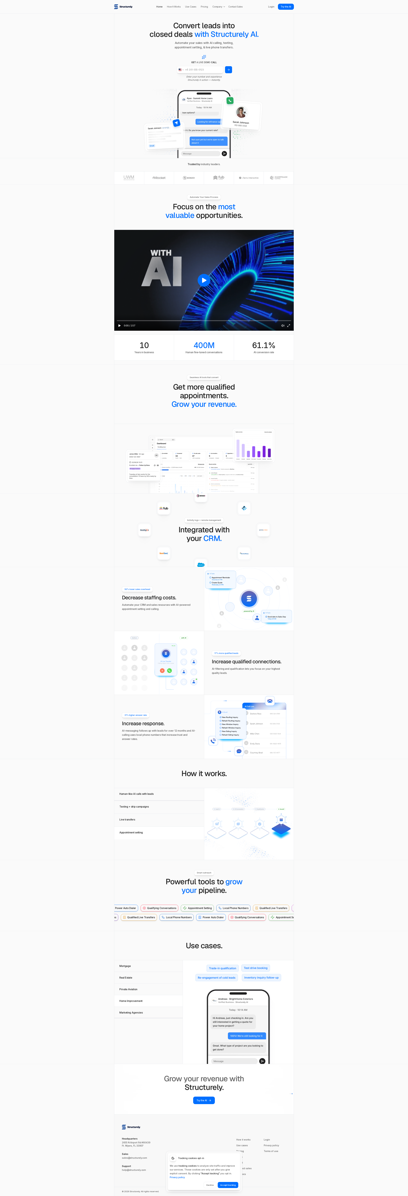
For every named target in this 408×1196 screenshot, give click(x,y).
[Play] (119, 325)
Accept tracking (228, 1185)
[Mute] (282, 325)
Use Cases (190, 6)
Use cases (242, 1145)
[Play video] (204, 280)
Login (271, 6)
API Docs (241, 1174)
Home (159, 6)
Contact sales (244, 1168)
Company (217, 6)
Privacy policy (271, 1145)
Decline (210, 1185)
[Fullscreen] (288, 325)
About (239, 1162)
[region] (204, 280)
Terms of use (271, 1151)
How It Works (174, 6)
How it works (243, 1139)
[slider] (204, 320)
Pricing (204, 6)
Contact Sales (235, 6)
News (239, 1156)
